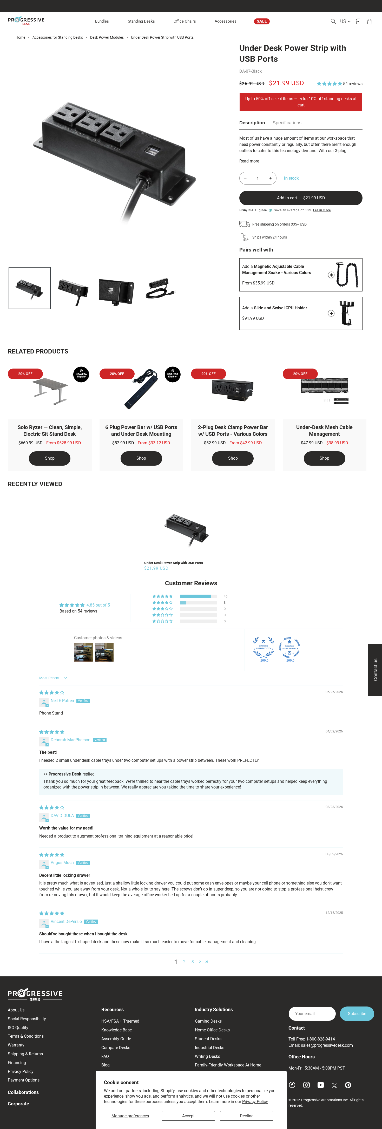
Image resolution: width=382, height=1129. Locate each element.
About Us (16, 1010)
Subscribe (357, 1013)
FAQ (105, 1056)
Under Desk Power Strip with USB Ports (173, 563)
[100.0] (263, 647)
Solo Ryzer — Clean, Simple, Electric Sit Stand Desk (50, 430)
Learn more (322, 210)
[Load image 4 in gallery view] (160, 288)
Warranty (16, 1045)
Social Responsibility (27, 1018)
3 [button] (193, 961)
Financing (17, 1062)
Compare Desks (115, 1047)
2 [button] (184, 961)
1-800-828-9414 (320, 1039)
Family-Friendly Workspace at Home (228, 1065)
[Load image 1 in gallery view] (29, 288)
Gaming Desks (208, 1021)
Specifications (287, 122)
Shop (50, 458)
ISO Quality (18, 1027)
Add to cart (331, 275)
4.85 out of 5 (98, 605)
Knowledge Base (116, 1030)
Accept (188, 1115)
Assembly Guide (116, 1038)
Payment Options (23, 1080)
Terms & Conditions (26, 1036)
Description (252, 122)
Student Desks (208, 1038)
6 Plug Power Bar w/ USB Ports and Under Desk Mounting (141, 430)
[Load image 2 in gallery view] (73, 288)
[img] (51, 692)
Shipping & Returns (25, 1053)
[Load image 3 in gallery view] (116, 288)
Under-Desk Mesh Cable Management (324, 430)
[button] (141, 21)
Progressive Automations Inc (324, 1100)
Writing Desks (207, 1056)
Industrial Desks (209, 1047)
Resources (112, 1009)
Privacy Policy (255, 1101)
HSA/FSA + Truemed (120, 1021)
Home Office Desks (212, 1030)
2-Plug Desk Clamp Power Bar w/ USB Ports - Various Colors (233, 430)
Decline (246, 1115)
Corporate (18, 1103)
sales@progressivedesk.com (327, 1045)
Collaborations (23, 1092)
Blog (105, 1065)
